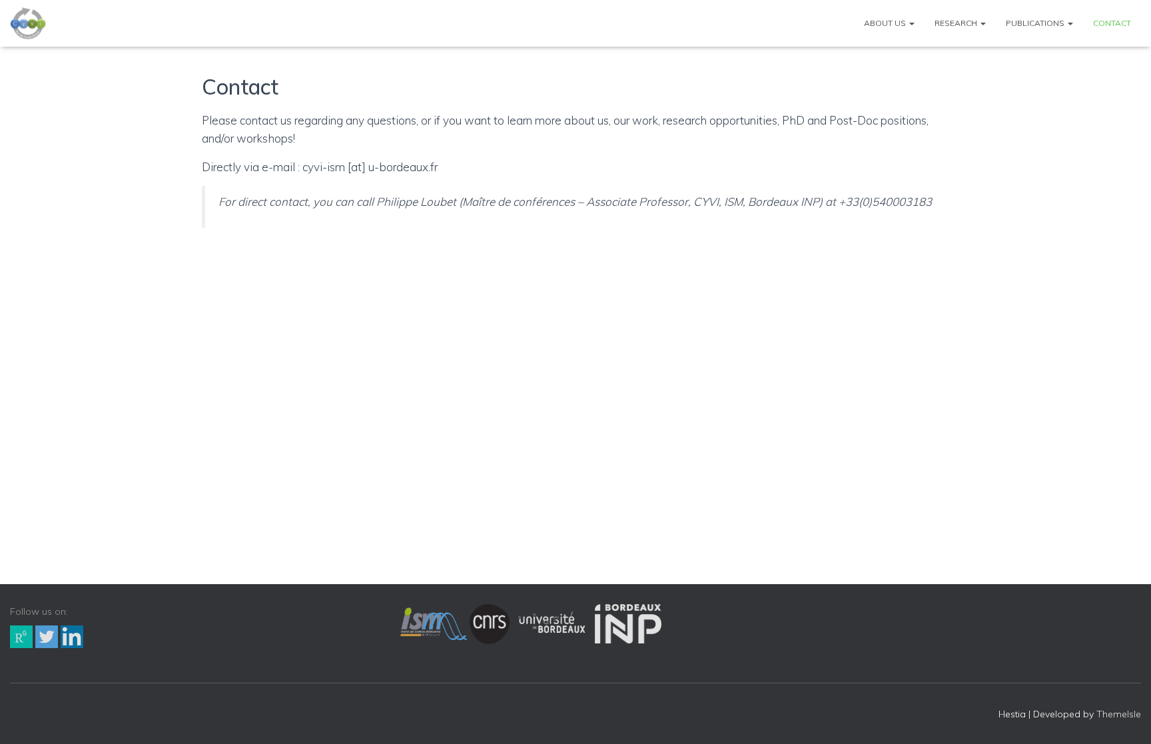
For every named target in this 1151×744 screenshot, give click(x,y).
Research (957, 23)
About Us (886, 23)
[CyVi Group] (28, 23)
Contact (1112, 23)
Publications (1036, 23)
